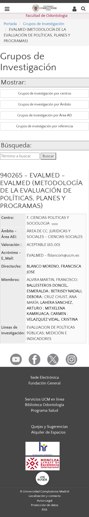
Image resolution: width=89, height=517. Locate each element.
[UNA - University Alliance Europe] (42, 478)
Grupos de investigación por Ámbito (44, 104)
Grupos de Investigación (43, 24)
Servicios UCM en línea (44, 399)
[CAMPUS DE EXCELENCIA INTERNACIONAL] (42, 463)
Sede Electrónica (44, 377)
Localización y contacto (45, 496)
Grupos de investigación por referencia (44, 126)
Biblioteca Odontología (44, 405)
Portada (10, 24)
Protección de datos (44, 505)
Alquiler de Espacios (48, 432)
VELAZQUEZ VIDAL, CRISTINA (52, 319)
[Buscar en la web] (83, 8)
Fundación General (44, 383)
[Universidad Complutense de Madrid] (44, 7)
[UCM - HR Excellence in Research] (42, 448)
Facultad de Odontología (46, 15)
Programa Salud (44, 410)
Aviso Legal (44, 500)
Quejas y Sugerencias (49, 426)
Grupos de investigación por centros (44, 94)
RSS (44, 509)
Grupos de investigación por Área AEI (44, 115)
